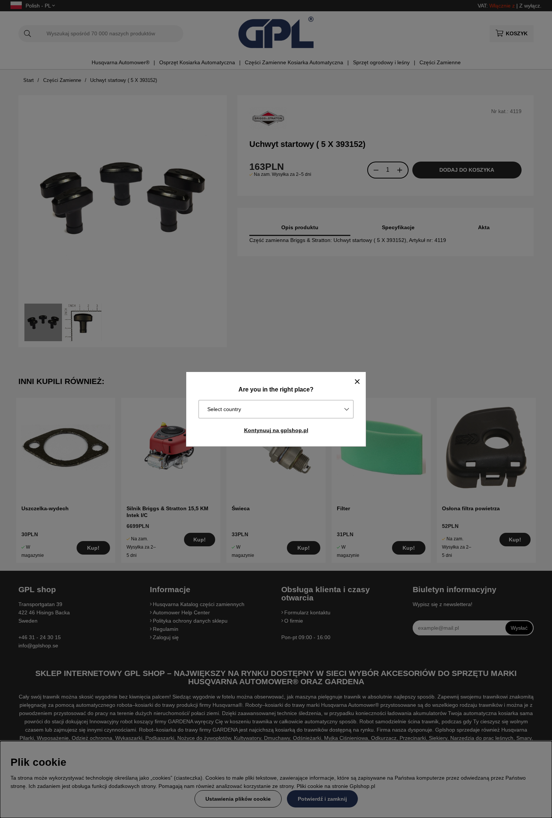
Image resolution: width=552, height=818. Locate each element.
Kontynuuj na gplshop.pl (276, 430)
